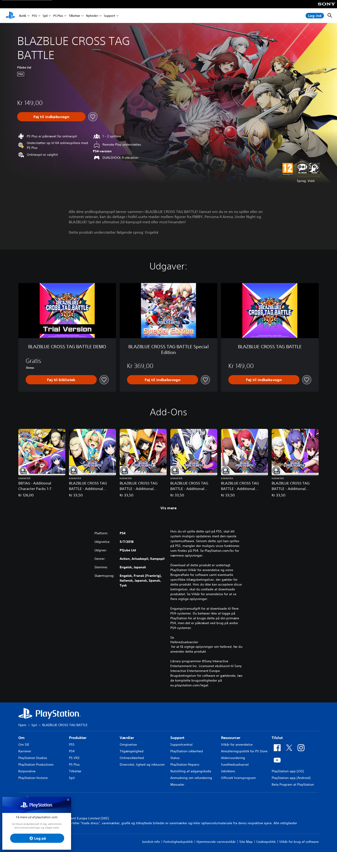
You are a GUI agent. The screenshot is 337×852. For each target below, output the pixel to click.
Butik (22, 16)
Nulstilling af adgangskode (190, 771)
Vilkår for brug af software (299, 842)
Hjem (22, 725)
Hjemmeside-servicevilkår (216, 842)
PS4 (72, 751)
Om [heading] (21, 737)
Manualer (177, 784)
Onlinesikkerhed (132, 758)
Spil (45, 16)
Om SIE (23, 744)
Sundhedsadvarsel (235, 764)
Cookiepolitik (266, 842)
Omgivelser (128, 744)
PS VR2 (74, 758)
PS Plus (58, 16)
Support (109, 16)
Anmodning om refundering (191, 778)
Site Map (246, 842)
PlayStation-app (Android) (291, 778)
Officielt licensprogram (238, 778)
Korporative (27, 771)
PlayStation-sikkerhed (186, 751)
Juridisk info (151, 842)
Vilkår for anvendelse (237, 744)
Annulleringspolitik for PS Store (244, 751)
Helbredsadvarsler (184, 642)
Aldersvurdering (233, 758)
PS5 (34, 16)
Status (175, 758)
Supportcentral (181, 744)
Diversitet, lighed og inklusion (142, 764)
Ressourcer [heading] (230, 737)
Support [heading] (177, 737)
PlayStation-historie (33, 778)
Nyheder (92, 16)
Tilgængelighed (132, 751)
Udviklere (228, 771)
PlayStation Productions (36, 764)
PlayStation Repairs (184, 764)
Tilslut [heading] (277, 737)
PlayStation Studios (32, 758)
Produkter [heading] (77, 737)
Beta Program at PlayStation (293, 784)
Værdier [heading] (127, 737)
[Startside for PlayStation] (10, 15)
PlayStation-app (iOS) (288, 771)
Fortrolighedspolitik (178, 842)
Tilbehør (74, 16)
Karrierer (24, 751)
